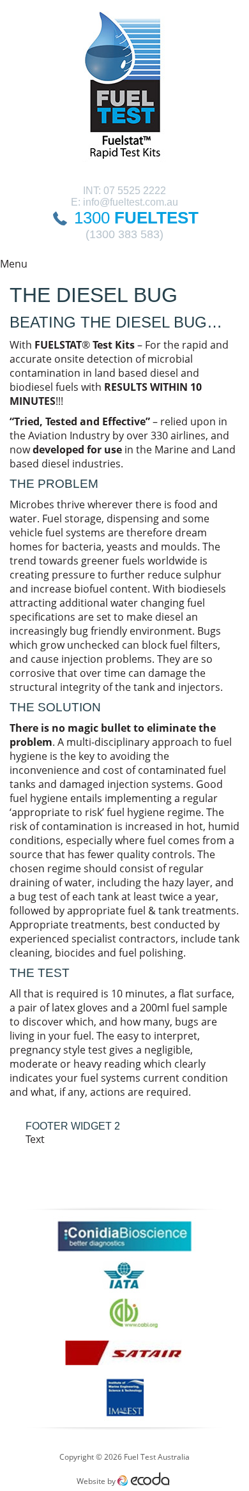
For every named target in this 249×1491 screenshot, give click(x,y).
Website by (125, 1481)
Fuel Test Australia (125, 92)
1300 (136, 217)
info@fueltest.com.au (130, 202)
